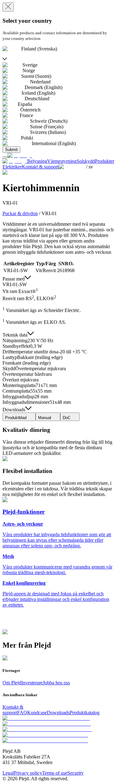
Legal (8, 773)
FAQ (22, 712)
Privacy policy (28, 773)
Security (75, 773)
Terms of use (54, 773)
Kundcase (37, 712)
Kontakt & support (12, 709)
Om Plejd (11, 682)
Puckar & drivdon (20, 213)
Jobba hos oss (56, 682)
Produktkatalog (85, 712)
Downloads (58, 712)
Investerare (32, 682)
